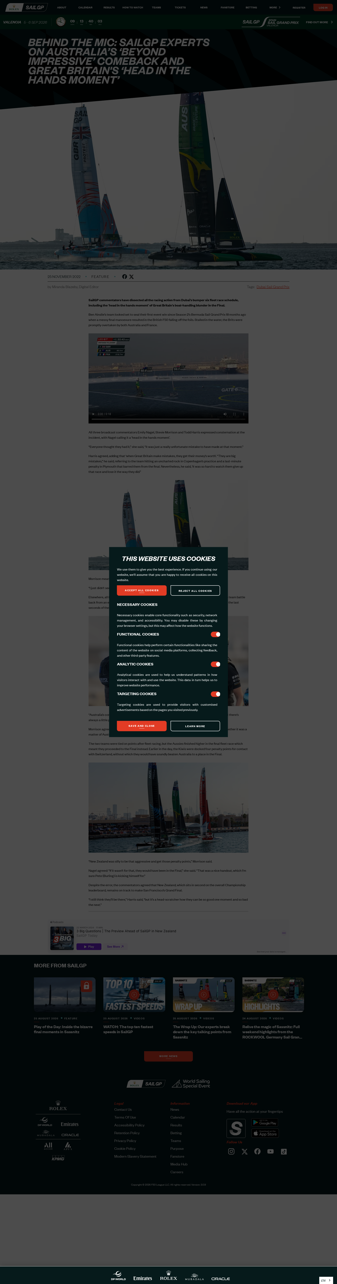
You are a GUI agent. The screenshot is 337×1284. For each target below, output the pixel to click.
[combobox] (326, 1280)
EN (323, 1280)
